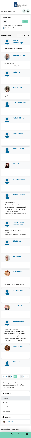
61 (15, 377)
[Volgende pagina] (27, 376)
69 (24, 377)
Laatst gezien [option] (22, 35)
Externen (6, 402)
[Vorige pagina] (3, 376)
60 (12, 377)
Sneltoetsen (15, 429)
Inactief (5, 407)
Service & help (5, 429)
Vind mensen (7, 18)
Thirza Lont (9, 422)
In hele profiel (9, 28)
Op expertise (18, 26)
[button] (24, 11)
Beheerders (6, 411)
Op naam (8, 26)
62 (18, 377)
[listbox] (23, 35)
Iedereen (5, 398)
